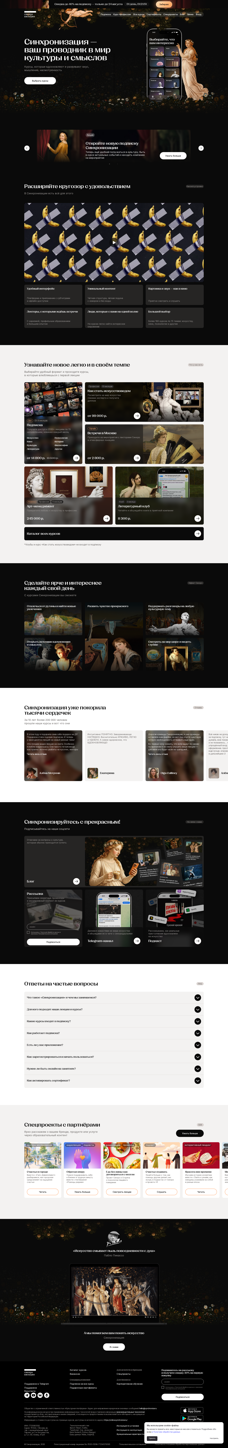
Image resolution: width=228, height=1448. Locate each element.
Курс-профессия (122, 14)
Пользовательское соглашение (48, 933)
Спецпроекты (170, 14)
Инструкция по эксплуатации (129, 1430)
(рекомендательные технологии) (131, 1412)
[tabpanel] (114, 146)
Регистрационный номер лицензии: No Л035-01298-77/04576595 (82, 1444)
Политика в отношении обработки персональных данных (179, 1444)
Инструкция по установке (128, 1426)
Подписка (106, 14)
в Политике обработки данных (166, 1432)
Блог (182, 14)
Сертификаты (154, 14)
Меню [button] (190, 14)
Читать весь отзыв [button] (37, 754)
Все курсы (138, 14)
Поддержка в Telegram (36, 1383)
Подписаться (53, 942)
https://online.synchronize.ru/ (115, 1420)
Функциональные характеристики (131, 1434)
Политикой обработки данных (50, 932)
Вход (198, 14)
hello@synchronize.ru (148, 1408)
